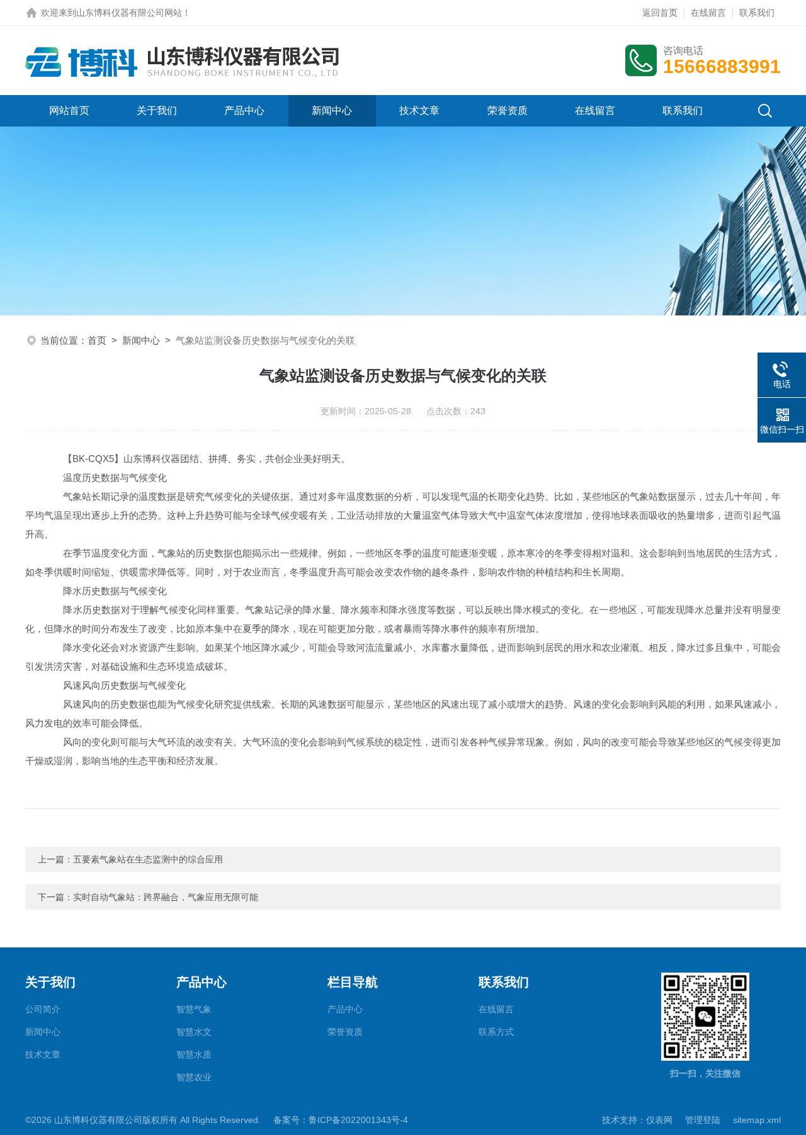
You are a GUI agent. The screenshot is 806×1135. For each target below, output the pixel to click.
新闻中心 (332, 110)
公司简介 (42, 1009)
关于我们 (157, 110)
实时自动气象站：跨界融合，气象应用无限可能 (165, 897)
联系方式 (496, 1032)
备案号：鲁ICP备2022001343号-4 (340, 1120)
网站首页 (69, 110)
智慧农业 (194, 1077)
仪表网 (659, 1120)
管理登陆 (702, 1120)
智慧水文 (194, 1032)
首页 (97, 340)
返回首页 (660, 13)
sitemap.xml (757, 1120)
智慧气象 (194, 1009)
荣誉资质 (507, 110)
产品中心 (244, 110)
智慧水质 (194, 1054)
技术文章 (419, 110)
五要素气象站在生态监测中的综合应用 (148, 859)
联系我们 (757, 13)
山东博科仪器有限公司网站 (129, 13)
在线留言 (708, 13)
